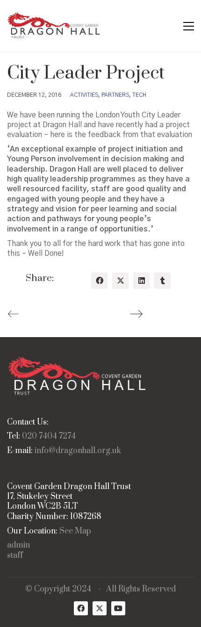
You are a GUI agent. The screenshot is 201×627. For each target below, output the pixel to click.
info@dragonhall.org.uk (78, 451)
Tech (139, 95)
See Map (75, 531)
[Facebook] (99, 281)
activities (84, 95)
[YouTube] (118, 608)
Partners (115, 95)
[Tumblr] (162, 281)
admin (18, 545)
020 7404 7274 (49, 436)
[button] (188, 26)
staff (15, 556)
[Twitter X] (120, 281)
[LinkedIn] (141, 281)
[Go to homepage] (53, 26)
